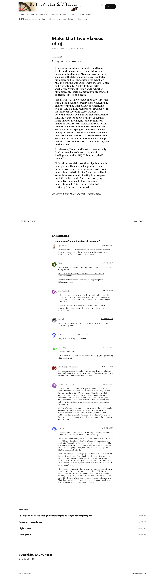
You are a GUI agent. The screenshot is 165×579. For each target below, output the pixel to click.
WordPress (143, 573)
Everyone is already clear (31, 522)
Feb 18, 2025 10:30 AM (83, 334)
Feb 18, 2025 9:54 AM (107, 291)
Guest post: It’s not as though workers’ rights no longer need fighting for (55, 515)
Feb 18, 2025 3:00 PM (107, 428)
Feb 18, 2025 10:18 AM (107, 319)
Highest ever (25, 528)
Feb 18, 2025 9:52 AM (107, 263)
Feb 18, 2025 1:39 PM (107, 384)
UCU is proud (25, 534)
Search (110, 7)
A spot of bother (138, 221)
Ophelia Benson (62, 48)
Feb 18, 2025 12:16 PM (107, 366)
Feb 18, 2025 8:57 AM (107, 245)
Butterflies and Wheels (35, 554)
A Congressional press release (66, 61)
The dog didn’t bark (28, 221)
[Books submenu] (57, 14)
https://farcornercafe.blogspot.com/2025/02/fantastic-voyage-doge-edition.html (81, 274)
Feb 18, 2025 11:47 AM (107, 347)
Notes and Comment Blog (76, 48)
